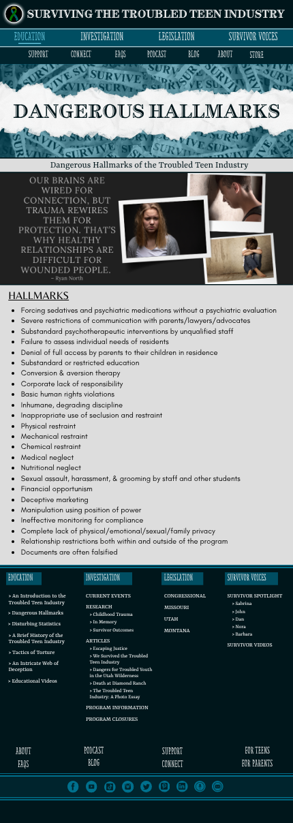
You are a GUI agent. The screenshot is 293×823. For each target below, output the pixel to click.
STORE (256, 55)
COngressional (185, 597)
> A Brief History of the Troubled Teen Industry (36, 639)
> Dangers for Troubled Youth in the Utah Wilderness (121, 673)
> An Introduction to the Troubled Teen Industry (36, 600)
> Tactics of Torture (31, 653)
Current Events (108, 597)
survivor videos (249, 646)
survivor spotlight (254, 597)
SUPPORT (38, 55)
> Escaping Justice (108, 649)
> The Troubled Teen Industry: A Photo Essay (115, 694)
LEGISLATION (177, 36)
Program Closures (112, 720)
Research (99, 607)
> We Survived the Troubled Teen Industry (119, 660)
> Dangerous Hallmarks (35, 614)
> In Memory (103, 622)
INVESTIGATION (101, 36)
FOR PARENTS (257, 763)
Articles (98, 642)
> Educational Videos (32, 682)
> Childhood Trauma (111, 615)
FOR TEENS (257, 750)
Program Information (117, 708)
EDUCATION (29, 36)
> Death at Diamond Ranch (118, 684)
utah (171, 620)
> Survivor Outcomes (112, 631)
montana (177, 631)
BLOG (193, 55)
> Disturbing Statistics (34, 624)
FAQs (120, 55)
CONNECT (81, 55)
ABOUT (225, 55)
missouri (176, 608)
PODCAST (156, 55)
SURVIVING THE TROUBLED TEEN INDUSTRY (156, 15)
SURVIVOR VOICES (253, 36)
